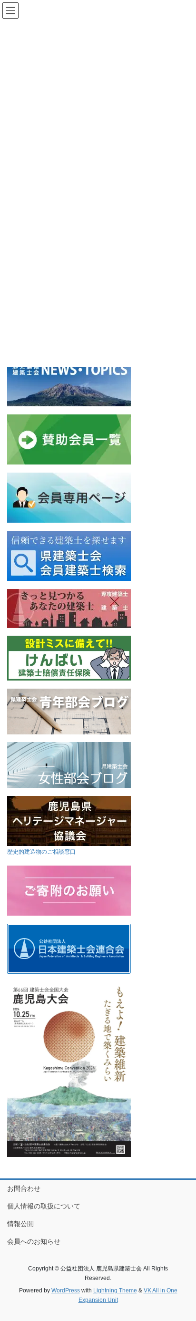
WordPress (65, 1290)
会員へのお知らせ (33, 1241)
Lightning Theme (115, 1290)
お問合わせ (23, 1188)
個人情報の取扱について (43, 1206)
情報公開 (20, 1224)
